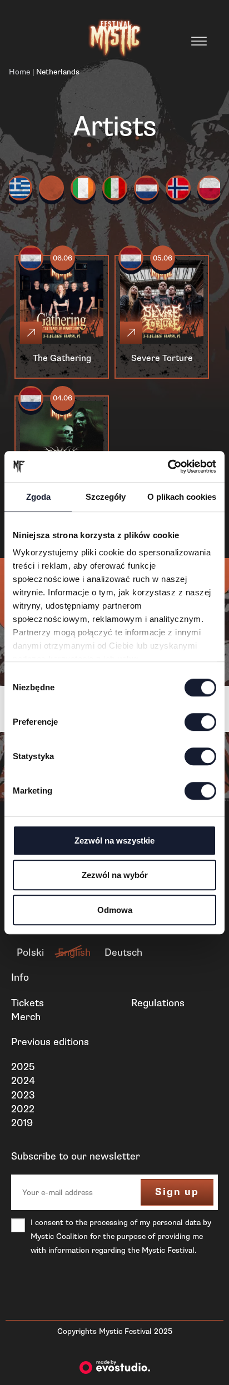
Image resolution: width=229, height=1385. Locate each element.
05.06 (162, 258)
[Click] (31, 333)
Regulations (158, 1003)
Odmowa (114, 910)
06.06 (62, 258)
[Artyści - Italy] (114, 187)
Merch (26, 1017)
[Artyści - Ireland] (83, 187)
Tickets (27, 1003)
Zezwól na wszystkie (114, 840)
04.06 (62, 398)
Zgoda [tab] (38, 496)
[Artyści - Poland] (209, 187)
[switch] (200, 722)
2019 (22, 1123)
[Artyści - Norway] (178, 187)
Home (19, 72)
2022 (22, 1109)
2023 (23, 1095)
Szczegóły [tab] (106, 496)
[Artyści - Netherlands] (146, 187)
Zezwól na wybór (115, 875)
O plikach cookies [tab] (181, 496)
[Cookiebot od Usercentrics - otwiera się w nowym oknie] (167, 466)
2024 (23, 1081)
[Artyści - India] (51, 187)
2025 (22, 1067)
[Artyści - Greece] (19, 187)
